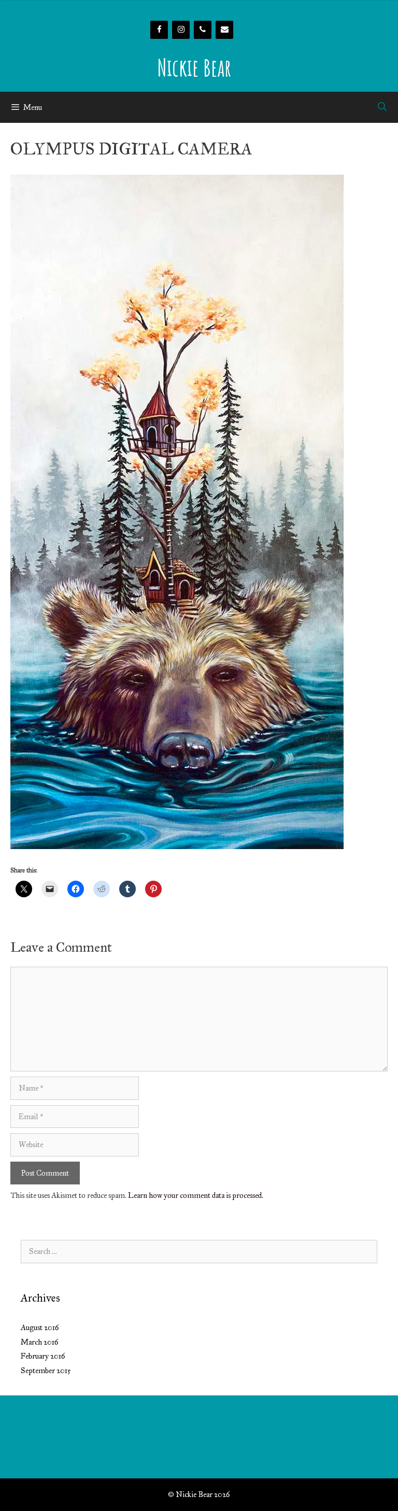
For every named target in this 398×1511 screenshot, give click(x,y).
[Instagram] (181, 30)
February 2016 (43, 1356)
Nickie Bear (194, 67)
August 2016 (40, 1327)
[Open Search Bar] (382, 107)
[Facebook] (159, 30)
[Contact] (224, 30)
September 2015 (46, 1370)
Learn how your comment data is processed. (195, 1195)
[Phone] (202, 30)
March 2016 (40, 1342)
